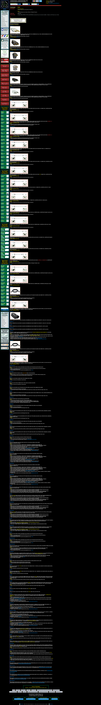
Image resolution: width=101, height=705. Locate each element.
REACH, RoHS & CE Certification (32, 691)
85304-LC (11, 590)
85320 (11, 381)
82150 (11, 228)
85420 (11, 391)
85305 (11, 634)
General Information (59, 691)
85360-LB (11, 311)
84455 (11, 518)
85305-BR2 (12, 643)
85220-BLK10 (12, 365)
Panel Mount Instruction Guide (30, 448)
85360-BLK (12, 327)
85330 (11, 63)
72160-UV (11, 330)
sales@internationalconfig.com (52, 3)
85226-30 (11, 430)
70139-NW (12, 87)
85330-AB (11, 51)
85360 (11, 324)
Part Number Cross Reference (43, 691)
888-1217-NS (12, 665)
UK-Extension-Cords (39, 338)
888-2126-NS (12, 661)
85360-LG (11, 321)
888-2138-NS (12, 669)
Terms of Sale (34, 690)
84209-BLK (12, 502)
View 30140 (19, 616)
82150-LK (11, 251)
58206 (11, 593)
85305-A (11, 639)
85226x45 (11, 419)
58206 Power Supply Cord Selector (19, 598)
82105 (11, 178)
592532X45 (12, 474)
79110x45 (11, 435)
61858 (11, 569)
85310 (11, 376)
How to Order (23, 690)
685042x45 (12, 452)
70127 (32, 536)
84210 (11, 493)
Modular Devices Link (35, 450)
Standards (24, 691)
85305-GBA (12, 655)
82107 (11, 191)
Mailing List (19, 691)
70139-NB (11, 75)
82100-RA (11, 140)
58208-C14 (12, 618)
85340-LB (11, 38)
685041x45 (12, 440)
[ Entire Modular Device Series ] (32, 439)
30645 (11, 300)
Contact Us (28, 690)
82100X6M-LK (12, 126)
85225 (11, 409)
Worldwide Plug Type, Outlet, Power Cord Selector (44, 690)
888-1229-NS (12, 672)
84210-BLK (12, 510)
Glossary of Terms (52, 691)
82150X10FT (12, 240)
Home (5, 9)
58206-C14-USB (13, 610)
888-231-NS (12, 676)
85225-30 (11, 414)
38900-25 (11, 286)
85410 (11, 385)
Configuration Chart (56, 690)
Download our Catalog (13, 691)
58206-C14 (12, 602)
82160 (11, 264)
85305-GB (11, 649)
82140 (11, 203)
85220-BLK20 (12, 544)
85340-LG (11, 25)
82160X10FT (12, 275)
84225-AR (11, 397)
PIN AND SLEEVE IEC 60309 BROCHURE (24, 663)
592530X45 (12, 463)
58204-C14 (12, 626)
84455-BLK (12, 525)
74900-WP (12, 551)
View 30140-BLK (20, 336)
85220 (11, 532)
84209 (11, 485)
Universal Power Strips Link (33, 601)
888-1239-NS (12, 680)
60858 (11, 564)
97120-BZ (11, 371)
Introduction (18, 690)
